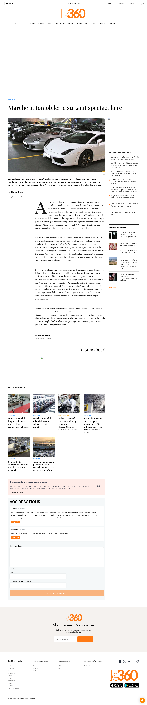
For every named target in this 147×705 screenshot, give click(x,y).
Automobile (11, 680)
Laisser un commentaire (57, 593)
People (94, 23)
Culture (71, 23)
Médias (79, 23)
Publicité (35, 668)
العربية (142, 3)
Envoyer (85, 639)
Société (50, 23)
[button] (142, 700)
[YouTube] (129, 661)
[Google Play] (131, 685)
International (60, 23)
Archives (35, 671)
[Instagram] (137, 661)
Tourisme (112, 23)
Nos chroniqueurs (13, 688)
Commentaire (16, 546)
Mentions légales (89, 666)
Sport (87, 23)
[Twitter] (124, 661)
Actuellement (12, 23)
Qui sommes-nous (38, 666)
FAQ (59, 666)
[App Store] (116, 685)
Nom (12, 572)
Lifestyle (103, 23)
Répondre (15, 522)
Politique (32, 23)
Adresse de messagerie (20, 581)
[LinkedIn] (133, 661)
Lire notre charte (16, 493)
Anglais (131, 3)
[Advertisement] (64, 58)
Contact (60, 668)
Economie (41, 23)
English (121, 3)
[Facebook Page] (120, 661)
